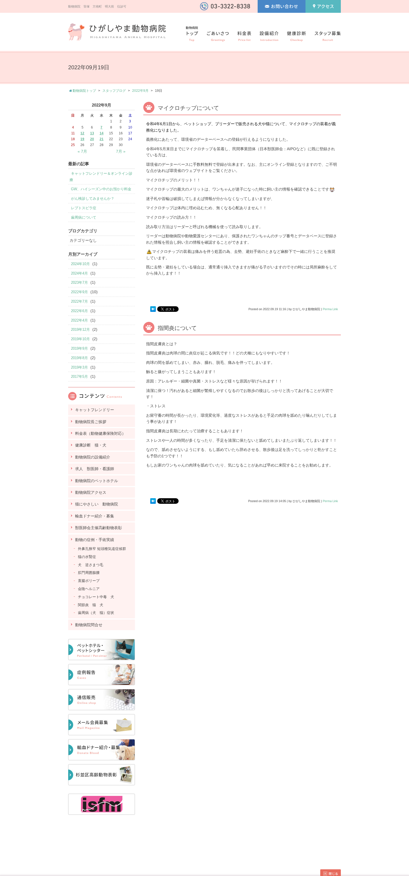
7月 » (120, 151)
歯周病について (83, 217)
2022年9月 (140, 91)
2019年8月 (79, 358)
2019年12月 (80, 329)
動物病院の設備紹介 (92, 457)
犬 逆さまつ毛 (90, 565)
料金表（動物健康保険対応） (100, 433)
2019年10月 (80, 339)
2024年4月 (79, 273)
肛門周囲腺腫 (89, 573)
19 (82, 139)
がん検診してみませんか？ (92, 198)
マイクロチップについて (188, 108)
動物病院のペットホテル (96, 480)
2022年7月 (79, 301)
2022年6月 (79, 311)
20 (92, 139)
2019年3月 (79, 367)
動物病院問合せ (88, 625)
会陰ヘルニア (89, 589)
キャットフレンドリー (94, 410)
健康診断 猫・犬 (90, 445)
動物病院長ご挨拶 (90, 422)
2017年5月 (79, 376)
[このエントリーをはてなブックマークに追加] (153, 309)
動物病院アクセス (90, 492)
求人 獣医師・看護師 (94, 469)
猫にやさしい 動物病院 (96, 504)
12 (82, 133)
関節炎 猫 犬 (90, 605)
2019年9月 (79, 348)
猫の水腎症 (87, 557)
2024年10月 (80, 264)
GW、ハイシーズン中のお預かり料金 (101, 189)
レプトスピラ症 (83, 208)
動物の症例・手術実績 (94, 539)
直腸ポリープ (89, 581)
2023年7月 (79, 282)
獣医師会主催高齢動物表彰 (98, 527)
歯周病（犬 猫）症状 (96, 613)
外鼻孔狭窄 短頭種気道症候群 (102, 549)
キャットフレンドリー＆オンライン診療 (101, 176)
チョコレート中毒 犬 (96, 597)
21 (102, 139)
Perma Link (330, 309)
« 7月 (82, 151)
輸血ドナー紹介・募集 (94, 516)
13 (92, 133)
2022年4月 (79, 320)
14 (102, 133)
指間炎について (177, 328)
